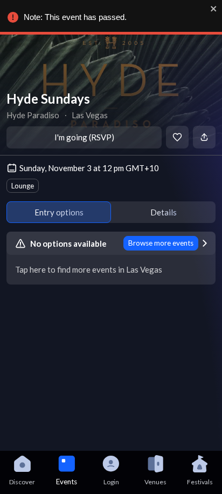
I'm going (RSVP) (84, 137)
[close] (214, 8)
